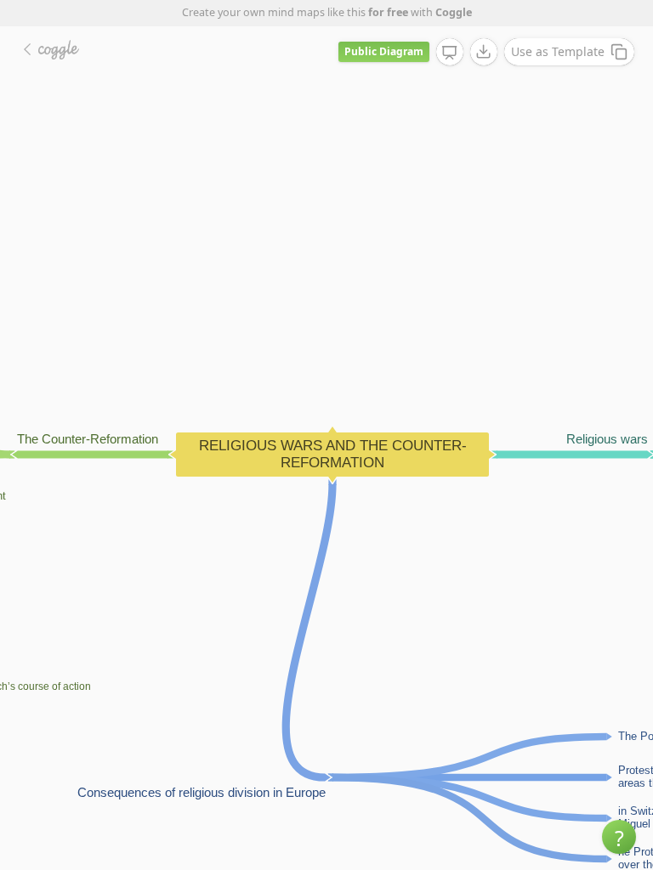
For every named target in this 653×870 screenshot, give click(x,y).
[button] (619, 837)
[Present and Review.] (449, 52)
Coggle (453, 12)
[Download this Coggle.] (483, 51)
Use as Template (558, 51)
